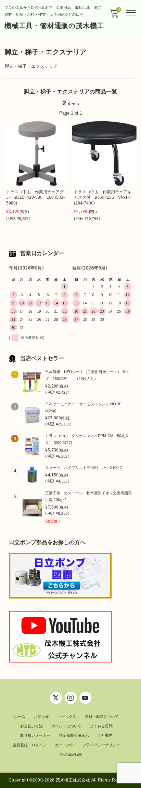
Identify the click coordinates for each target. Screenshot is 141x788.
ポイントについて (66, 726)
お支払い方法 (31, 726)
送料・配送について (102, 716)
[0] (114, 15)
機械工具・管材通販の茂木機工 (54, 25)
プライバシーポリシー (101, 745)
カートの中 (64, 745)
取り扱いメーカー (35, 735)
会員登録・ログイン (30, 745)
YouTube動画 (71, 754)
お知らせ (41, 716)
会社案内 (105, 735)
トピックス (66, 716)
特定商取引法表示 (74, 735)
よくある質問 (101, 726)
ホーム (19, 716)
